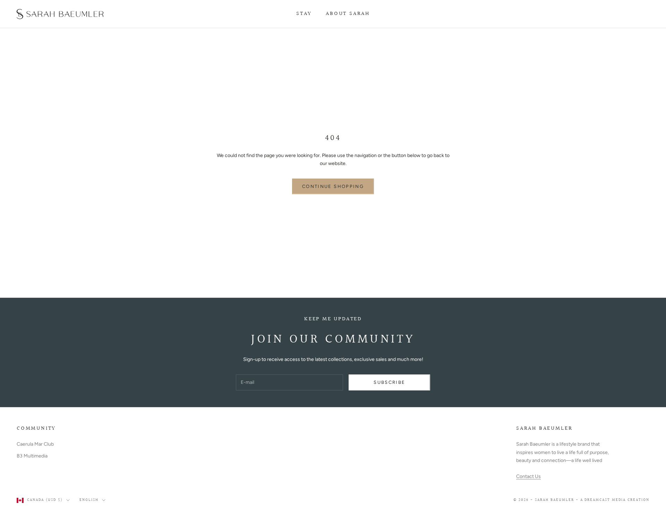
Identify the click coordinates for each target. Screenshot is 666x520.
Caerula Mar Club (35, 444)
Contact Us (528, 476)
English (89, 500)
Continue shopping (333, 186)
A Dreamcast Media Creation (614, 500)
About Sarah (348, 13)
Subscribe (389, 382)
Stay (304, 13)
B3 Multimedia (32, 456)
